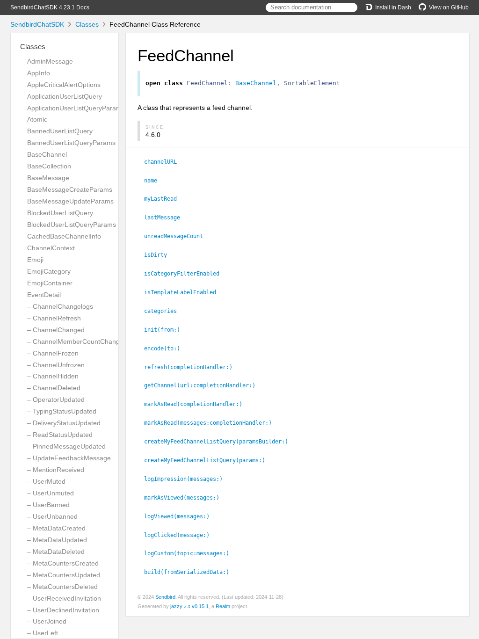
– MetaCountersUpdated (63, 575)
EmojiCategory (49, 271)
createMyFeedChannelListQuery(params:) (208, 460)
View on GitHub (449, 7)
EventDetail (44, 294)
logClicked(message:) (181, 535)
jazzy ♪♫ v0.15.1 (189, 606)
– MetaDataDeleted (56, 551)
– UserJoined (46, 621)
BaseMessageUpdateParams (70, 201)
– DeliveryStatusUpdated (64, 423)
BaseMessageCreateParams (69, 189)
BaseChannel (47, 154)
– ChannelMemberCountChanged (77, 341)
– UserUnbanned (52, 516)
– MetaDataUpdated (57, 540)
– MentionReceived (55, 469)
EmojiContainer (50, 283)
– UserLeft (42, 633)
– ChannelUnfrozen (56, 365)
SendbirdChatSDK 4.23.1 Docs (49, 7)
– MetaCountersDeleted (62, 586)
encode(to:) (166, 348)
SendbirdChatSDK (37, 24)
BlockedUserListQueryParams (71, 224)
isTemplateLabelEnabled (184, 292)
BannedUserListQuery (60, 131)
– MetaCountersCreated (63, 563)
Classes (87, 24)
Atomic (37, 119)
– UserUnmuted (50, 493)
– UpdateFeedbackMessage (69, 458)
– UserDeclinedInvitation (63, 610)
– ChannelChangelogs (60, 306)
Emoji (35, 259)
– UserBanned (48, 504)
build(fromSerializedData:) (190, 572)
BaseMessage (48, 178)
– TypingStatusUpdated (61, 411)
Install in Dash (393, 7)
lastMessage (166, 217)
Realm (223, 606)
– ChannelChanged (56, 330)
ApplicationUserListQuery (64, 96)
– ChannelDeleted (53, 388)
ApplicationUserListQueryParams (76, 108)
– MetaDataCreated (56, 528)
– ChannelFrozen (53, 353)
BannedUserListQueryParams (71, 142)
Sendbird (165, 597)
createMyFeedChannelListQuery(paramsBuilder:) (220, 441)
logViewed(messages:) (181, 516)
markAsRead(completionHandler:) (197, 404)
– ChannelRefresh (54, 318)
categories (164, 311)
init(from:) (166, 330)
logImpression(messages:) (187, 479)
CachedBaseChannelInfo (64, 236)
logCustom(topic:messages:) (190, 553)
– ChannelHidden (53, 376)
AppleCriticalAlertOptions (64, 84)
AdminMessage (50, 61)
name (154, 180)
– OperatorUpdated (56, 399)
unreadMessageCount (177, 236)
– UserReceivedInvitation (64, 598)
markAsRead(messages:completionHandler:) (212, 423)
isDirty (159, 255)
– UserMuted (46, 481)
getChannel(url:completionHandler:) (203, 385)
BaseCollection (49, 166)
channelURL (164, 162)
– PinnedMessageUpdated (66, 446)
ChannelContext (51, 248)
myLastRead (164, 199)
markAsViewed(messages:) (185, 497)
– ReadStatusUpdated (60, 434)
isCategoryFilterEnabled (185, 273)
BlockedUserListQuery (60, 213)
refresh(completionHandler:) (192, 367)
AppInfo (38, 73)
